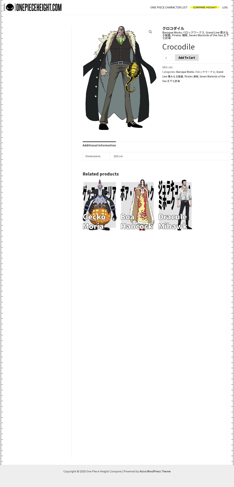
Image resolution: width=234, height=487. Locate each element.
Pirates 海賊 (179, 35)
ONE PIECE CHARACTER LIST (169, 7)
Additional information (99, 145)
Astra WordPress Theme (155, 471)
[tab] (99, 145)
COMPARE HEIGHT (205, 7)
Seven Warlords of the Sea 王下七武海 (195, 36)
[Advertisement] (31, 53)
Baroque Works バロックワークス (183, 32)
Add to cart (187, 57)
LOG (225, 7)
